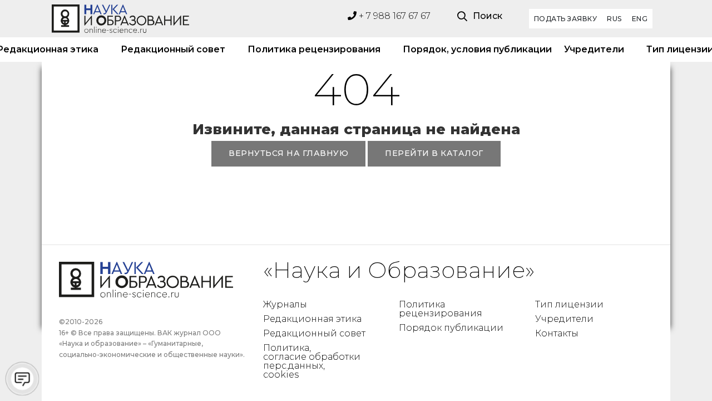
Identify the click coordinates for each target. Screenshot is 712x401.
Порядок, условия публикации (472, 49)
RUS (614, 18)
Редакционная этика (312, 319)
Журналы (285, 304)
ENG (640, 18)
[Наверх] (680, 369)
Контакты (556, 333)
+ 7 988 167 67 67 (394, 16)
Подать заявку (565, 18)
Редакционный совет (173, 49)
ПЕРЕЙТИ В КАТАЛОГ (434, 153)
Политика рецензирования (314, 49)
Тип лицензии (569, 304)
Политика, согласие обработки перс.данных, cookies (311, 361)
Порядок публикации (451, 327)
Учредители (594, 49)
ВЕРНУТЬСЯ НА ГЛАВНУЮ (288, 153)
